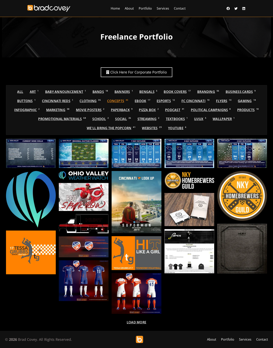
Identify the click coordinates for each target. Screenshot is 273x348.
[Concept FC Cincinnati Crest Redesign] (84, 246)
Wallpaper (224, 119)
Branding (208, 91)
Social (123, 119)
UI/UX (200, 119)
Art (34, 91)
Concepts (117, 101)
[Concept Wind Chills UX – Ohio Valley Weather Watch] (31, 153)
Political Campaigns (211, 110)
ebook (142, 101)
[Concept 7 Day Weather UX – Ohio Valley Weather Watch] (136, 153)
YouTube (177, 128)
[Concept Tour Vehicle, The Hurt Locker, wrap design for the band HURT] (84, 223)
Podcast (174, 110)
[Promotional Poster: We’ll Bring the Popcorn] (136, 202)
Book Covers (177, 91)
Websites (151, 128)
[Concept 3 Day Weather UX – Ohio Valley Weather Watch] (242, 153)
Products (248, 110)
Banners (124, 91)
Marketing (58, 110)
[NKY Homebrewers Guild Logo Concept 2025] (189, 180)
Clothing (90, 101)
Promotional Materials (62, 119)
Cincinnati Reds (57, 101)
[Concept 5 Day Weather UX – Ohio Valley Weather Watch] (189, 153)
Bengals (148, 91)
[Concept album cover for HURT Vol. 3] (242, 248)
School (100, 119)
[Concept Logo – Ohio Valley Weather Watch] (84, 175)
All (20, 91)
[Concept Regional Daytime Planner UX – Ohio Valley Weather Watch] (84, 153)
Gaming (247, 101)
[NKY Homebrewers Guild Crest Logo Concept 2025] (242, 196)
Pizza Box (148, 110)
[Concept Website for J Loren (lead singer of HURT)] (189, 251)
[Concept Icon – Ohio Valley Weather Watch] (31, 199)
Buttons (26, 101)
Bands (100, 91)
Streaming (148, 119)
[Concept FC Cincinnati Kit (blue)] (84, 280)
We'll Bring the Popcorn (111, 128)
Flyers (223, 101)
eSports (166, 101)
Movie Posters (90, 110)
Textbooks (177, 119)
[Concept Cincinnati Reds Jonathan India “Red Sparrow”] (84, 197)
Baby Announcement (65, 91)
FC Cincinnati (195, 101)
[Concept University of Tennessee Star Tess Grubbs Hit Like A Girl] (136, 253)
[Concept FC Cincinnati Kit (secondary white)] (136, 293)
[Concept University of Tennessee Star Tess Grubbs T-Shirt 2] (31, 252)
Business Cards (241, 91)
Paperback (122, 110)
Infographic (27, 110)
